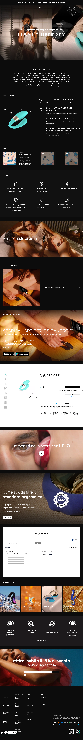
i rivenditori (5, 724)
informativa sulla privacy (6, 713)
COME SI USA (24, 736)
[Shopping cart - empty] (79, 8)
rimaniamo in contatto (17, 726)
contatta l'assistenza (17, 698)
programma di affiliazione (5, 722)
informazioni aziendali (5, 703)
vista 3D (34, 396)
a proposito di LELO (6, 697)
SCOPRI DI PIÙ (7, 517)
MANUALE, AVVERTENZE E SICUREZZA (55, 287)
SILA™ (26, 606)
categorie (29, 698)
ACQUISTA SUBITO (71, 2)
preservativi (29, 719)
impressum (5, 699)
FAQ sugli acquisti (18, 717)
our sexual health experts (44, 710)
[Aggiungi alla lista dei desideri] (79, 375)
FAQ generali (17, 715)
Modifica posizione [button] (74, 392)
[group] (17, 159)
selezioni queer (30, 721)
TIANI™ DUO (49, 606)
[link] (8, 539)
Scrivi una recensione (73, 547)
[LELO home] (41, 8)
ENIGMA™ (6, 606)
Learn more (67, 403)
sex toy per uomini (30, 705)
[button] (4, 8)
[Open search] (70, 8)
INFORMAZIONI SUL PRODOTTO (35, 736)
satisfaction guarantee (17, 709)
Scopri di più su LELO (41, 640)
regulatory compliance (17, 713)
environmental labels (18, 723)
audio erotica (43, 706)
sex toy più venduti (30, 700)
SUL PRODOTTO (7, 736)
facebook (43, 704)
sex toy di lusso (30, 712)
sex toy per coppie (30, 707)
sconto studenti (18, 731)
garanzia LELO (18, 703)
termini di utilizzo (6, 719)
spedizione (17, 700)
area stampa (5, 707)
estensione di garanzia (17, 706)
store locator (17, 729)
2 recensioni (15, 540)
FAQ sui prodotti (18, 720)
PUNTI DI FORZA (16, 736)
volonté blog (43, 697)
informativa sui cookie (5, 716)
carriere (4, 710)
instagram (43, 699)
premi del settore (6, 705)
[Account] (74, 8)
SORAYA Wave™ (72, 606)
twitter (42, 702)
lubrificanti (29, 714)
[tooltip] (74, 540)
